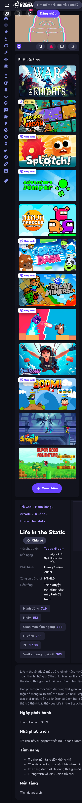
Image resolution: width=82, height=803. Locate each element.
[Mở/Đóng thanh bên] (7, 5)
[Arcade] (6, 76)
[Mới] (6, 32)
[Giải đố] (6, 116)
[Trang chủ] (6, 18)
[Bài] (6, 82)
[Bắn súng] (6, 96)
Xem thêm (50, 488)
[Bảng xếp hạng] (6, 65)
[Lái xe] (6, 137)
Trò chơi (26, 507)
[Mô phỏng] (6, 143)
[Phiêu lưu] (6, 157)
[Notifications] (29, 14)
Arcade (25, 514)
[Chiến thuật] (6, 103)
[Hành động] (6, 123)
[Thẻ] (6, 181)
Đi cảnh (39, 514)
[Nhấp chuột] (6, 150)
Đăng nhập (48, 13)
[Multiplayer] (6, 59)
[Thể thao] (6, 164)
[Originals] (6, 52)
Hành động (43, 507)
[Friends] (7, 14)
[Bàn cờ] (6, 89)
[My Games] (18, 14)
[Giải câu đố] (6, 109)
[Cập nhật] (6, 45)
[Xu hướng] (6, 38)
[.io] (6, 130)
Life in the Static (33, 521)
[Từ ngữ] (6, 170)
